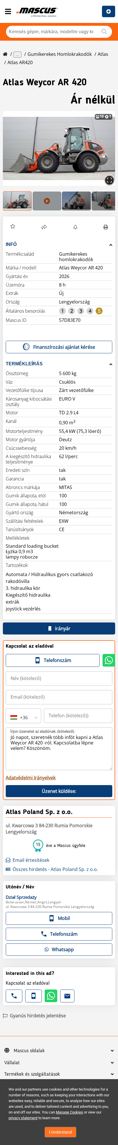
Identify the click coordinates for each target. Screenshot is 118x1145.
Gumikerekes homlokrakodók (59, 54)
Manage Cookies (69, 1112)
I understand (60, 1132)
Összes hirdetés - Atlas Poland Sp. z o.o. (55, 869)
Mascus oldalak (29, 1050)
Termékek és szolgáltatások (32, 1074)
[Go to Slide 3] (76, 201)
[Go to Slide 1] (17, 201)
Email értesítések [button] (31, 860)
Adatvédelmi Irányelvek (31, 777)
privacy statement (23, 1118)
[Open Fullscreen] (109, 180)
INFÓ (11, 244)
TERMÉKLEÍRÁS (24, 363)
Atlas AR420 (20, 62)
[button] (59, 148)
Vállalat (12, 1062)
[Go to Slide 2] (47, 201)
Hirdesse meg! (108, 11)
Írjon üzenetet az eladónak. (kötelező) (42, 731)
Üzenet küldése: (59, 791)
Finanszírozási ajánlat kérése (64, 347)
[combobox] (10, 717)
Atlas (103, 54)
